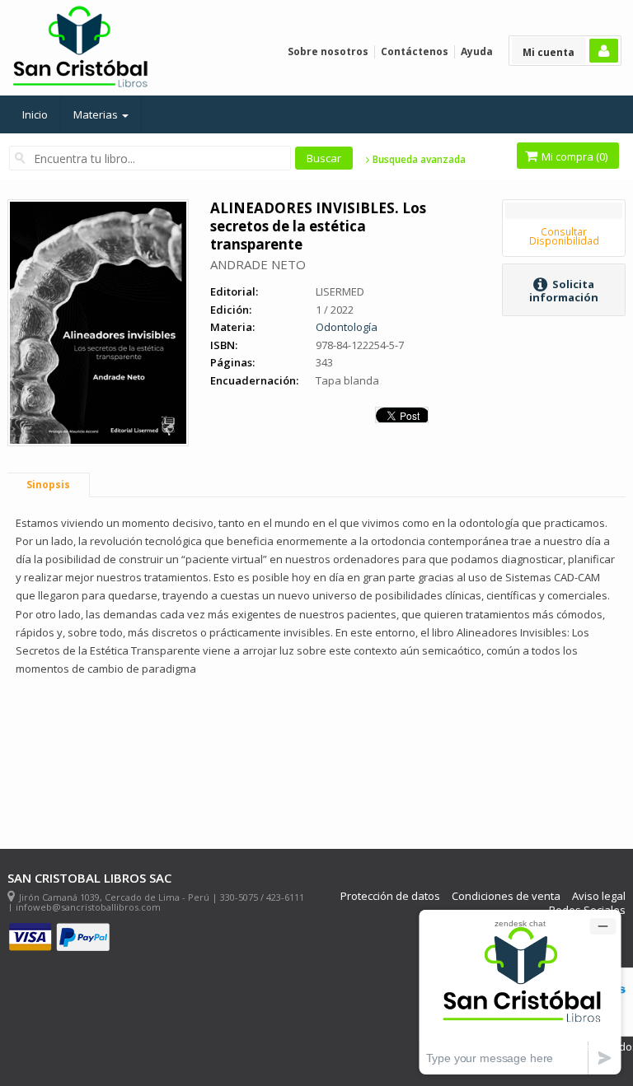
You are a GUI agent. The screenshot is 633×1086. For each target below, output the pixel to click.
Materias (96, 114)
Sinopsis (48, 485)
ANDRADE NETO (258, 264)
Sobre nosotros (328, 51)
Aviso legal (599, 896)
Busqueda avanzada (418, 160)
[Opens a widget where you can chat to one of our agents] (520, 991)
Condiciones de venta (506, 896)
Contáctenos (414, 51)
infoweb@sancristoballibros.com (88, 907)
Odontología (346, 326)
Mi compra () (573, 156)
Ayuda (477, 51)
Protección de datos (390, 896)
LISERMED (340, 291)
